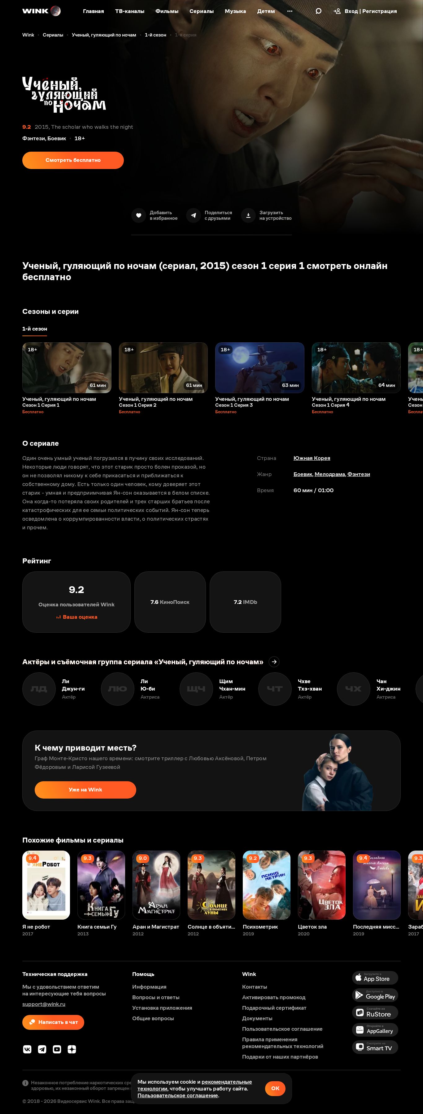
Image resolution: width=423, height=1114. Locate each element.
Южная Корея (312, 458)
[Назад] (11, 367)
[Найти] (318, 11)
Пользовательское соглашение (177, 1095)
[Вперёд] (412, 367)
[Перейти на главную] (41, 11)
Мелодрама (330, 474)
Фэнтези (358, 474)
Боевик (303, 474)
